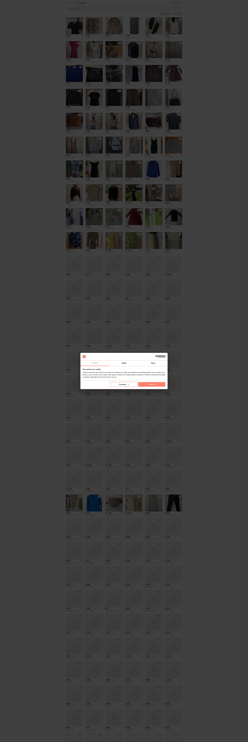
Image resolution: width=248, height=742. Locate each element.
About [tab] (153, 363)
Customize (122, 384)
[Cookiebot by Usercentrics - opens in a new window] (157, 356)
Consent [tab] (95, 363)
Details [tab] (124, 363)
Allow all (152, 384)
